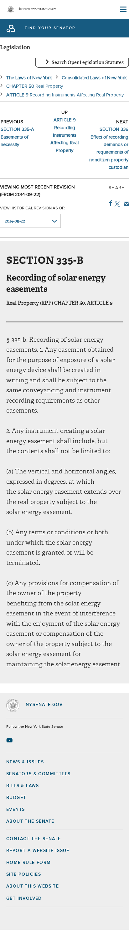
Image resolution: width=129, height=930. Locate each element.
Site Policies (23, 874)
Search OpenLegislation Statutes (88, 62)
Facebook (109, 203)
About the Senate (30, 821)
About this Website (32, 886)
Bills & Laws (22, 786)
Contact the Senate (33, 839)
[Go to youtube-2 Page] (10, 740)
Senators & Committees (38, 774)
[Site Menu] (122, 9)
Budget (16, 797)
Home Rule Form (28, 862)
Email (125, 204)
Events (15, 809)
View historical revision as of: (32, 208)
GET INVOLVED (24, 898)
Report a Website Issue (38, 851)
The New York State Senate (36, 9)
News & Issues (25, 762)
